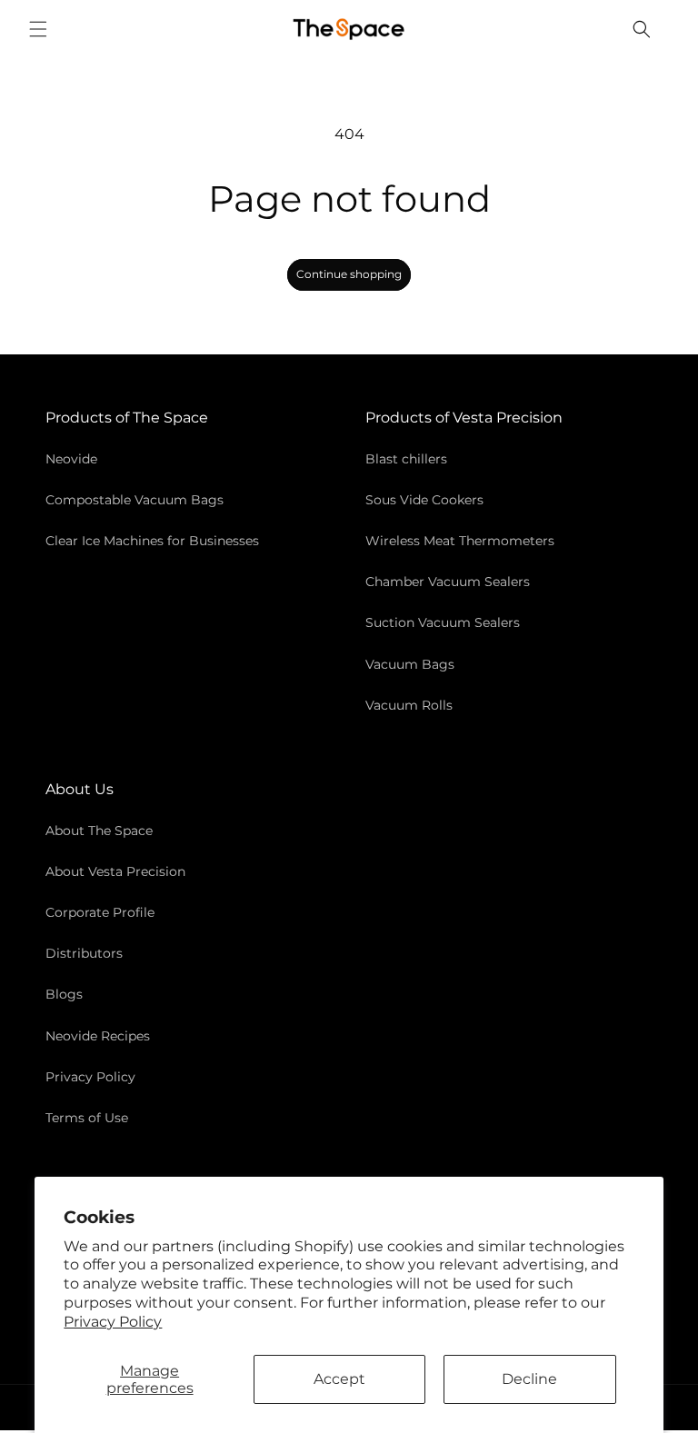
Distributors (84, 953)
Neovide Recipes (97, 1036)
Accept (339, 1379)
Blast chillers (406, 459)
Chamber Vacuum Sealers (447, 581)
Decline (529, 1379)
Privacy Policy (113, 1321)
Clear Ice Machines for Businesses (152, 540)
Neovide (71, 459)
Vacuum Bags (409, 664)
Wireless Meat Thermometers (459, 540)
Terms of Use (86, 1118)
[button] (38, 29)
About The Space (99, 830)
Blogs (64, 994)
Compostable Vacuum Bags (134, 500)
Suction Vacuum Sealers (442, 622)
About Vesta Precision (115, 871)
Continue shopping (349, 274)
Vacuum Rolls (409, 705)
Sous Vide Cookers (424, 500)
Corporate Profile (100, 912)
